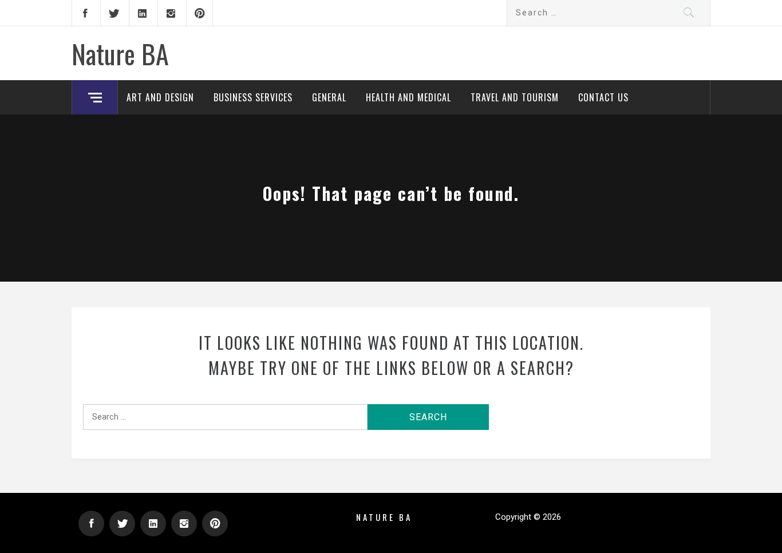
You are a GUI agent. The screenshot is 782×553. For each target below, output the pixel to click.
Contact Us (603, 97)
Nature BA (120, 53)
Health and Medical (408, 97)
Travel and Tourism (515, 97)
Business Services (253, 97)
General (329, 97)
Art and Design (160, 97)
